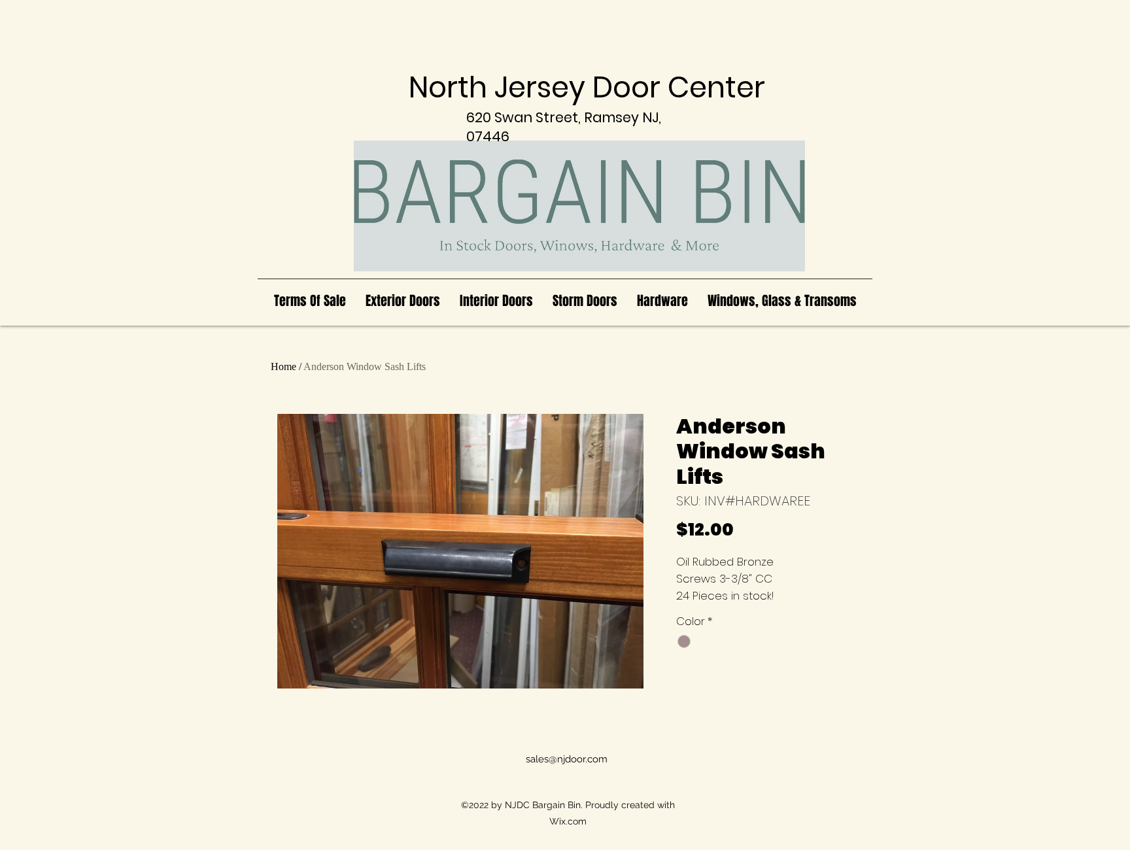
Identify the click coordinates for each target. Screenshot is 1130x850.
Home (283, 366)
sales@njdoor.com (567, 759)
